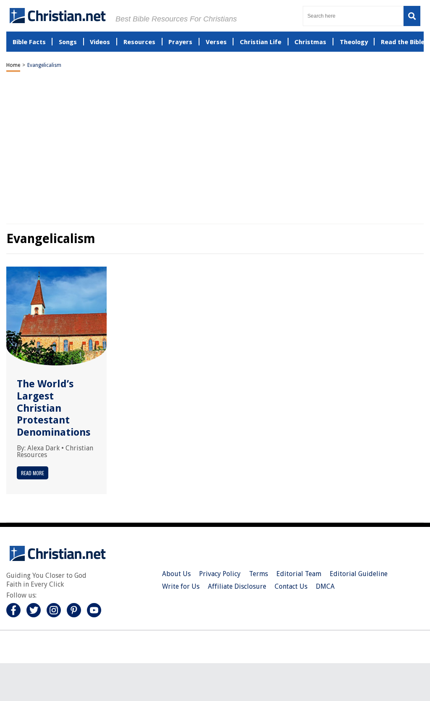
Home (13, 65)
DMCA (325, 586)
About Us (176, 574)
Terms (258, 574)
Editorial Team (298, 574)
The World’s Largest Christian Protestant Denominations (53, 408)
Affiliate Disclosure (237, 586)
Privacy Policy (220, 574)
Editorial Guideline (359, 574)
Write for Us (180, 586)
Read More (32, 472)
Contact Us (291, 586)
